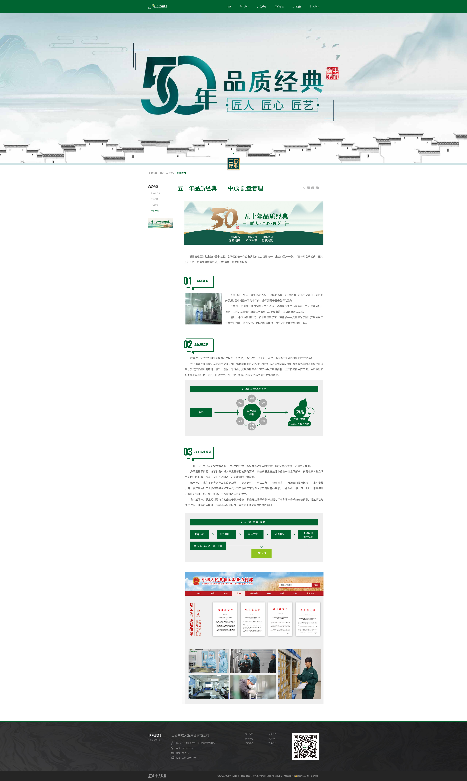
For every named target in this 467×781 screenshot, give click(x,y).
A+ (308, 188)
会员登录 (314, 776)
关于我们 (244, 6)
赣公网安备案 (303, 776)
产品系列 (261, 6)
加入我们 (314, 6)
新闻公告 (296, 6)
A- (317, 188)
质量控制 (181, 173)
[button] (233, 153)
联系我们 (272, 743)
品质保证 (279, 6)
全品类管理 (156, 193)
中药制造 (155, 199)
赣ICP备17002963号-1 (285, 776)
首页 (229, 6)
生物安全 (155, 205)
